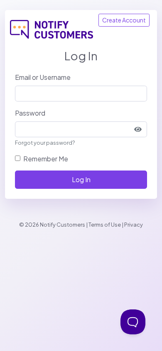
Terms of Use (104, 224)
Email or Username (43, 77)
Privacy (133, 224)
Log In (81, 179)
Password (30, 113)
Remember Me (45, 158)
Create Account (124, 20)
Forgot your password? (45, 142)
